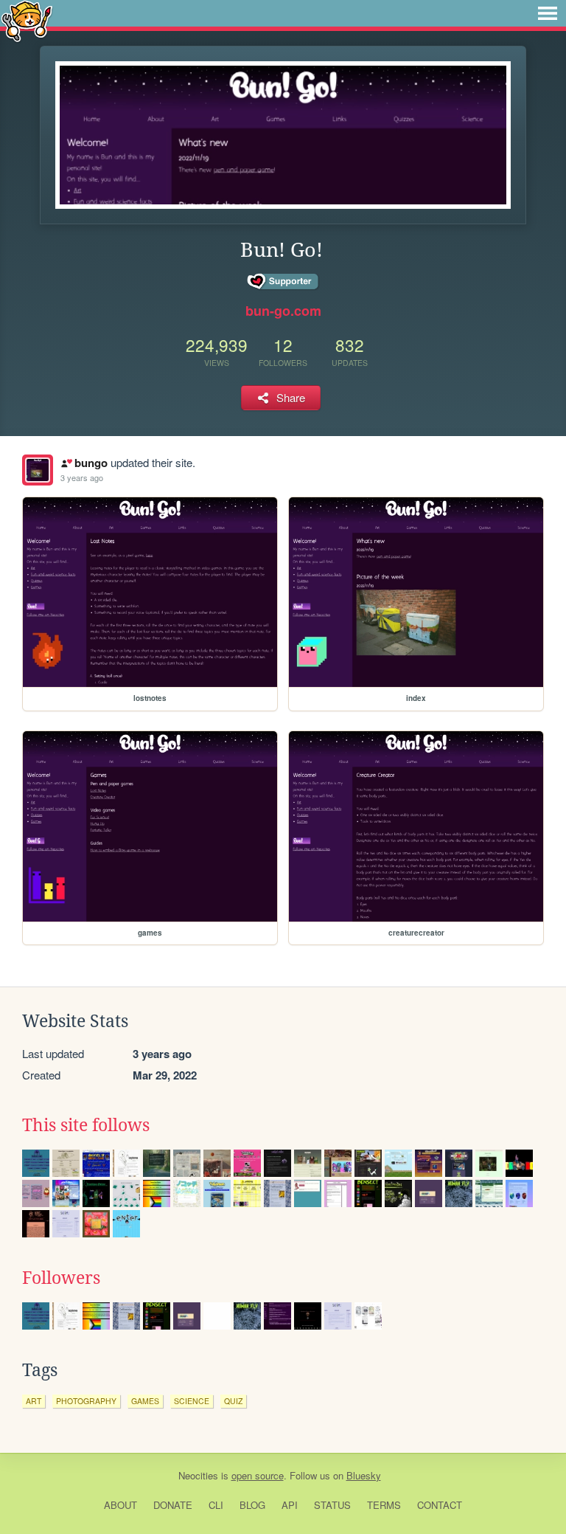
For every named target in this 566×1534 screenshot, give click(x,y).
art (33, 1400)
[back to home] (27, 20)
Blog (252, 1505)
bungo (90, 463)
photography (86, 1400)
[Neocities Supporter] (283, 282)
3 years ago (81, 477)
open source (257, 1475)
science (191, 1400)
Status (332, 1505)
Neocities (198, 1475)
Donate (172, 1505)
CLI (216, 1505)
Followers (61, 1278)
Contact (439, 1505)
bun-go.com (283, 310)
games (145, 1400)
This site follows (86, 1125)
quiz (233, 1400)
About (120, 1505)
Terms (384, 1505)
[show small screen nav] (547, 13)
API (290, 1505)
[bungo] (37, 470)
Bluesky (363, 1475)
